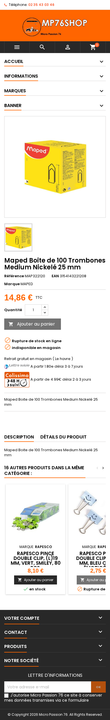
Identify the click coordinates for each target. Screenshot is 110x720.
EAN (55, 276)
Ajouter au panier (31, 324)
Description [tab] (19, 437)
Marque (12, 284)
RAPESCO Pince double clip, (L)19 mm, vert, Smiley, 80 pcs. (36, 560)
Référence (14, 276)
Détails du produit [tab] (63, 437)
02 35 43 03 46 (41, 4)
